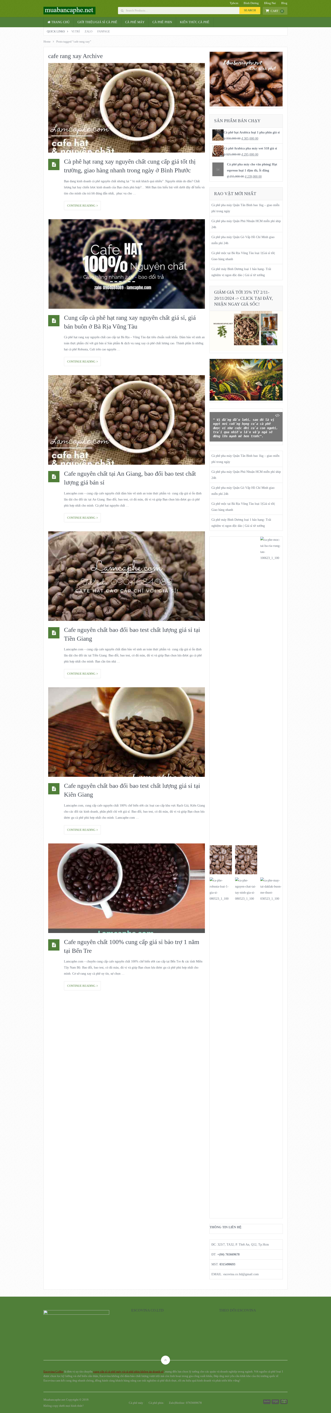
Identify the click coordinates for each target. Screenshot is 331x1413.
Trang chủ (60, 22)
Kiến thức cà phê (194, 22)
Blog (284, 3)
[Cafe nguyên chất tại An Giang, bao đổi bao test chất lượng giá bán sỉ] (126, 420)
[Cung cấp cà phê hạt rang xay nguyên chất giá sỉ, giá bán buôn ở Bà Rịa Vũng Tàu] (126, 264)
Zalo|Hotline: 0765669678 (185, 1402)
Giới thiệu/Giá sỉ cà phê (97, 22)
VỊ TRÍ (75, 31)
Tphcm (234, 3)
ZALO (88, 31)
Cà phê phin (162, 22)
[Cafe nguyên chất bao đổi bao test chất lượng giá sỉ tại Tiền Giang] (126, 576)
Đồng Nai (270, 3)
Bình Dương (251, 3)
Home (47, 41)
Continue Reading (82, 205)
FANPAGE (103, 31)
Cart (277, 11)
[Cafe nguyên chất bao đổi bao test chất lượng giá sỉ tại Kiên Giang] (126, 732)
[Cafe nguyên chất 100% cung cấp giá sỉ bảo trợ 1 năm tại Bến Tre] (126, 888)
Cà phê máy (135, 22)
